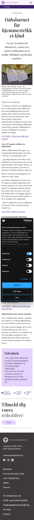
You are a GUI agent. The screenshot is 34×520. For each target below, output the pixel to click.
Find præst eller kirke (13, 474)
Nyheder (7, 7)
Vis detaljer (24, 279)
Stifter (6, 483)
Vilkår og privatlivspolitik (15, 500)
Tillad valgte (17, 291)
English (6, 514)
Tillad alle (17, 285)
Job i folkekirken (11, 478)
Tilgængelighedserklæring (16, 505)
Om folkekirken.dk (12, 496)
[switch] (29, 259)
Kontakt (7, 509)
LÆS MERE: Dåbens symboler (13, 212)
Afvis (17, 297)
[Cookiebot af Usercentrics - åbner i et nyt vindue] (24, 220)
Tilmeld (8, 422)
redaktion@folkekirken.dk (13, 455)
